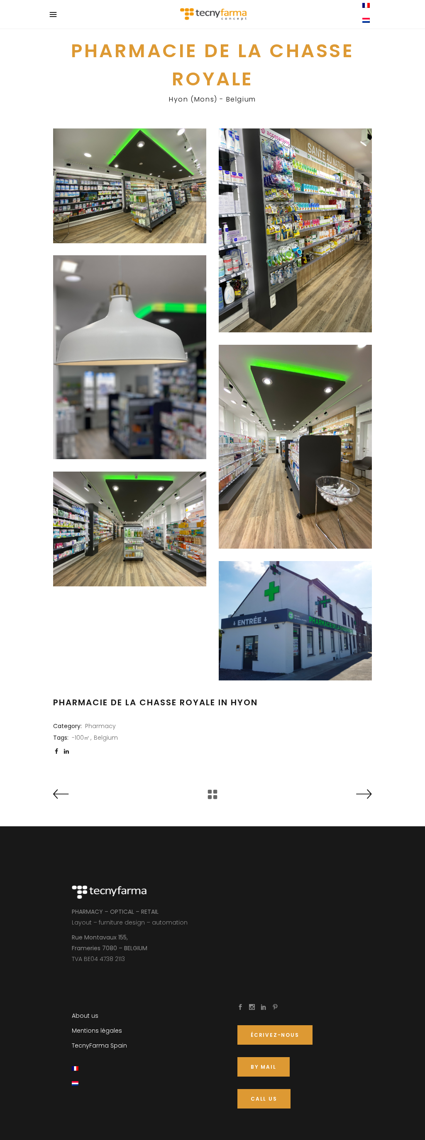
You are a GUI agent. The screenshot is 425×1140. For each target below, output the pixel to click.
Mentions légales (97, 1030)
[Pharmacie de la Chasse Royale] (129, 185)
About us (85, 1016)
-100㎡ (81, 737)
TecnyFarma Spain (99, 1045)
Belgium (106, 737)
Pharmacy (100, 726)
